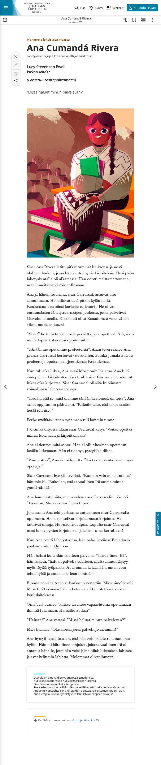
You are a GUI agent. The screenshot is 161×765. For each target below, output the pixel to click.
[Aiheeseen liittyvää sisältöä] (143, 20)
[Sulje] (16, 56)
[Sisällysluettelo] (5, 20)
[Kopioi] (16, 73)
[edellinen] (6, 386)
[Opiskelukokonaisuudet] (125, 20)
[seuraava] (155, 386)
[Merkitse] (16, 65)
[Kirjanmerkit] (134, 20)
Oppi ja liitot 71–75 (85, 720)
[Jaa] (16, 80)
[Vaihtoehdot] (152, 20)
